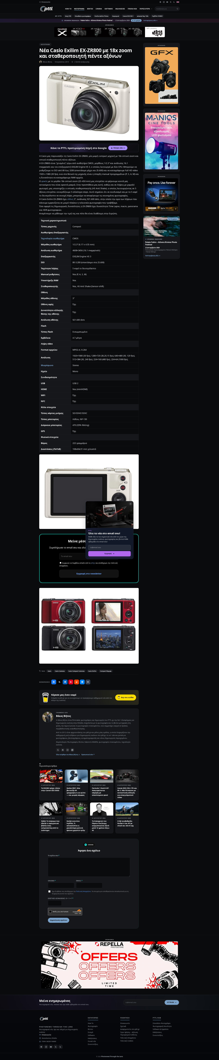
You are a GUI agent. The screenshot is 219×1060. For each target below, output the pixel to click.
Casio (49, 671)
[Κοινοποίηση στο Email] (88, 682)
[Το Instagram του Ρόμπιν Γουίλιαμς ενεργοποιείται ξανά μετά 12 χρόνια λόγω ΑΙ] (101, 809)
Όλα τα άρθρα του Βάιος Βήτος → (68, 755)
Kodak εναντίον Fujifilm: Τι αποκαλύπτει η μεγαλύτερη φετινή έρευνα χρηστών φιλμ (76, 825)
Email (79, 881)
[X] (170, 2)
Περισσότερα (145, 9)
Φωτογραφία (79, 9)
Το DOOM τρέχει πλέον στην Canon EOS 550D (50, 789)
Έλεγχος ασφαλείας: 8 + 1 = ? (60, 898)
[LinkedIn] (72, 750)
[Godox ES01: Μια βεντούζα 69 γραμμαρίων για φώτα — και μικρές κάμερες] (76, 776)
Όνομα (52, 881)
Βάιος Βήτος (47, 62)
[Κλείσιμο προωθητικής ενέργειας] (130, 504)
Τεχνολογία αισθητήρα (52, 238)
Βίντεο (90, 9)
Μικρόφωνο (47, 365)
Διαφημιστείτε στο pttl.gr (130, 1029)
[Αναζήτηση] (177, 8)
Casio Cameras (60, 671)
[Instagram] (163, 2)
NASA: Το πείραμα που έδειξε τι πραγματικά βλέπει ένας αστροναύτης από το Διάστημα (50, 825)
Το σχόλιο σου (53, 856)
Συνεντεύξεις (93, 1044)
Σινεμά (99, 9)
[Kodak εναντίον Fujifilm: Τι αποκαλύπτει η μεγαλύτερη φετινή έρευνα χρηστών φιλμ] (76, 809)
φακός (44, 181)
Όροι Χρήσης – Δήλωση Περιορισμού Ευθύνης (129, 1033)
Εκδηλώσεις (120, 9)
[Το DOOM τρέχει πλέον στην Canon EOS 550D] (51, 776)
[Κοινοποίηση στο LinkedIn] (65, 682)
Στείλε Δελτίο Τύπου (101, 16)
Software (109, 9)
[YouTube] (167, 2)
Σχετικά (123, 1026)
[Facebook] (160, 2)
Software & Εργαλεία (160, 1029)
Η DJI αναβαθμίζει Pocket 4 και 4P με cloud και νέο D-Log (125, 823)
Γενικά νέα (132, 9)
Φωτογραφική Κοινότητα (162, 1026)
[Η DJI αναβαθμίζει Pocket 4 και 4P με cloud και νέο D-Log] (127, 809)
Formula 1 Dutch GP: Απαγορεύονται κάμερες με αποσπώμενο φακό (100, 791)
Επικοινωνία (46, 1035)
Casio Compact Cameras (76, 671)
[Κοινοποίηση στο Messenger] (82, 682)
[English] (178, 2)
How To (68, 9)
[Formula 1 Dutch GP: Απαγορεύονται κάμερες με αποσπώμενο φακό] (101, 776)
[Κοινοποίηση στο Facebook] (53, 682)
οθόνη (70, 199)
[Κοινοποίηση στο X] (59, 682)
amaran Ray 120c (142, 16)
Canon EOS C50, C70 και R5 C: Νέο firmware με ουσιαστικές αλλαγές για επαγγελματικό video (127, 792)
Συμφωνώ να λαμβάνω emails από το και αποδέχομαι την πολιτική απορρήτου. (88, 564)
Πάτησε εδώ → (119, 148)
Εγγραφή (170, 1002)
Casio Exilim (92, 671)
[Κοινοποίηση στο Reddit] (76, 682)
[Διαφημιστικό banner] (109, 32)
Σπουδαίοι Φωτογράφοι (161, 1023)
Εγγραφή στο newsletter (89, 573)
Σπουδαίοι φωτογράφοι (83, 16)
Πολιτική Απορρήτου (83, 891)
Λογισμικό (115, 16)
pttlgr (93, 563)
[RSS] (174, 2)
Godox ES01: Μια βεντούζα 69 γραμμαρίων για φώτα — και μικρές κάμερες (76, 791)
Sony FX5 (68, 16)
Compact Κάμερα (105, 671)
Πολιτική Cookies (126, 1041)
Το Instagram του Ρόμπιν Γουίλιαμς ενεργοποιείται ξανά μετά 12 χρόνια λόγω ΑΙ (100, 825)
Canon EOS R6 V (128, 16)
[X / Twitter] (58, 750)
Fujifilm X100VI (157, 16)
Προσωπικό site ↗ (88, 755)
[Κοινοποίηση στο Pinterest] (70, 682)
